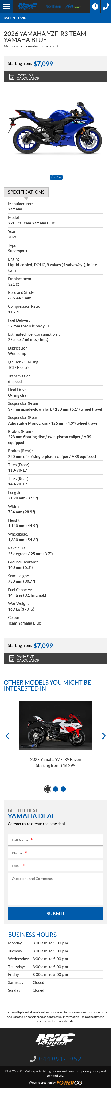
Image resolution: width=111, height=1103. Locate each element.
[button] (7, 736)
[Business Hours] (95, 6)
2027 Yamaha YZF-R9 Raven (55, 759)
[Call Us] (106, 6)
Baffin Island (15, 17)
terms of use (55, 1075)
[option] (55, 735)
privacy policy (90, 1071)
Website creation (40, 1082)
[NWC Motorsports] (27, 6)
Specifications (26, 192)
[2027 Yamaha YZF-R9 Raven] (55, 725)
